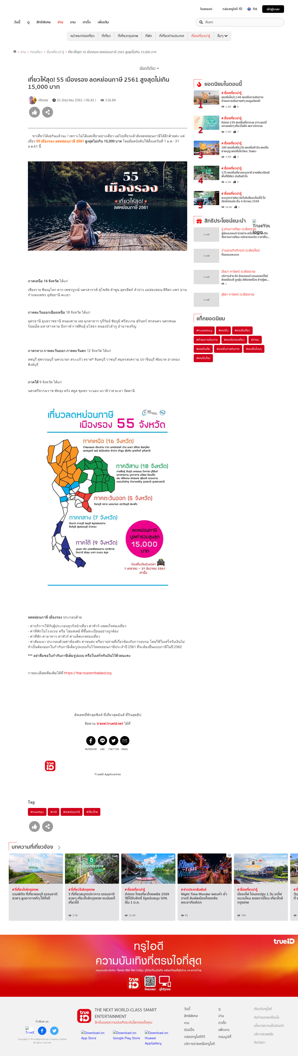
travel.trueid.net (110, 723)
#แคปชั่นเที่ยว (242, 330)
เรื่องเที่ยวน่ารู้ (200, 35)
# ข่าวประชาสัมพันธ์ (193, 889)
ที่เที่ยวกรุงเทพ (128, 35)
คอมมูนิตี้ (224, 1036)
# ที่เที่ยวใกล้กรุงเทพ (25, 889)
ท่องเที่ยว (36, 52)
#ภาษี (53, 812)
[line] (30, 1030)
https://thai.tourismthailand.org (87, 673)
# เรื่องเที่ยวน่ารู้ (231, 92)
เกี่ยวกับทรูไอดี (263, 1009)
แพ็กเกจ (223, 1029)
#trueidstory (204, 330)
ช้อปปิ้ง (189, 1029)
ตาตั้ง (87, 22)
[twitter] (54, 1030)
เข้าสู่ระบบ (273, 9)
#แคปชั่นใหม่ (203, 358)
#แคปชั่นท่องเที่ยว (234, 340)
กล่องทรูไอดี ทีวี (232, 9)
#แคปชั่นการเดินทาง (228, 349)
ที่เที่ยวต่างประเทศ (171, 35)
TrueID (27, 9)
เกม (73, 22)
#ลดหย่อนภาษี (71, 812)
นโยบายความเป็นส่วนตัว (269, 1026)
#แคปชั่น (223, 330)
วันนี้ (17, 22)
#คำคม (255, 340)
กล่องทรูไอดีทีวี (194, 1036)
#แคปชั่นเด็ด (203, 349)
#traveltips (37, 812)
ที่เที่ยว (106, 35)
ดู (28, 22)
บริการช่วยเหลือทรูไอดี (199, 1043)
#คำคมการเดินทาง (207, 340)
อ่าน (60, 22)
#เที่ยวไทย (92, 812)
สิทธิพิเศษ (43, 22)
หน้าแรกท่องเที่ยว (82, 35)
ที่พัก (148, 35)
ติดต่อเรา (259, 1042)
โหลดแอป (206, 9)
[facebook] (42, 1030)
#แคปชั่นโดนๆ (254, 349)
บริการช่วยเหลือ (263, 1034)
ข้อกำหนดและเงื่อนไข (266, 1017)
